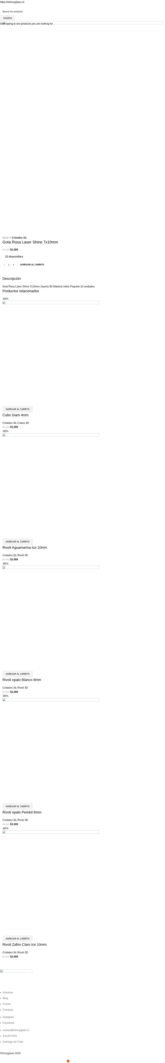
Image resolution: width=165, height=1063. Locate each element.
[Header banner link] (82, 531)
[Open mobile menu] (4, 7)
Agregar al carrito (32, 264)
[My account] (161, 7)
